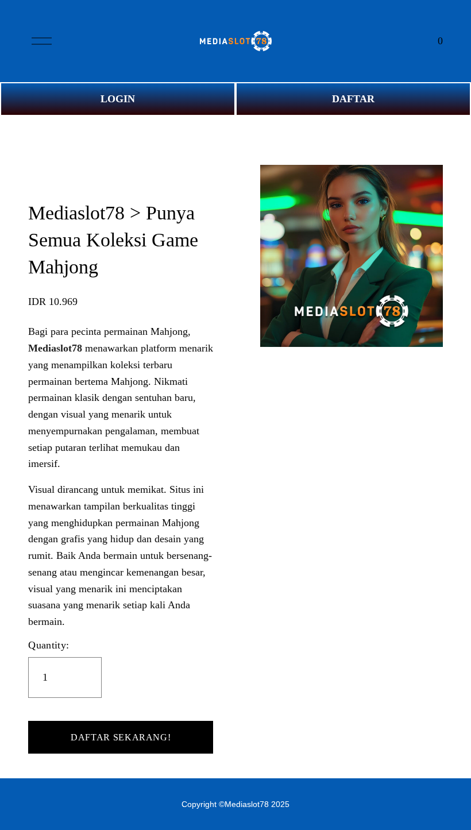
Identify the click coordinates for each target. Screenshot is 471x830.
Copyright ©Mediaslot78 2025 (235, 804)
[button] (120, 737)
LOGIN (118, 99)
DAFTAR (353, 99)
